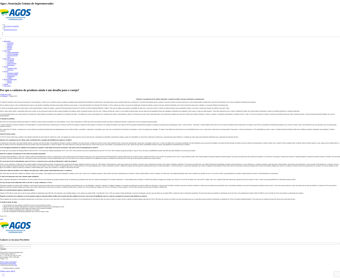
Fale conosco (7, 86)
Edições (9, 81)
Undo (15, 265)
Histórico (9, 47)
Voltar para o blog (6, 94)
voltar (1, 219)
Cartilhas (9, 78)
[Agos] (15, 21)
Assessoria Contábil (12, 73)
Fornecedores (11, 76)
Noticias (6, 84)
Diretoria (9, 46)
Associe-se (10, 44)
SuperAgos (10, 70)
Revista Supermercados (10, 79)
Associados (10, 43)
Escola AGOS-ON (12, 55)
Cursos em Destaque (13, 52)
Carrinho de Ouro (12, 68)
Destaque (5, 96)
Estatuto (9, 49)
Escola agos (7, 51)
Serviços (6, 71)
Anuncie (9, 82)
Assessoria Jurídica (12, 74)
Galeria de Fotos (11, 63)
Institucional (7, 41)
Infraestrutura (11, 65)
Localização (10, 62)
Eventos (6, 66)
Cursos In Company (12, 54)
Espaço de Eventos (9, 58)
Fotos (8, 57)
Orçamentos (10, 60)
